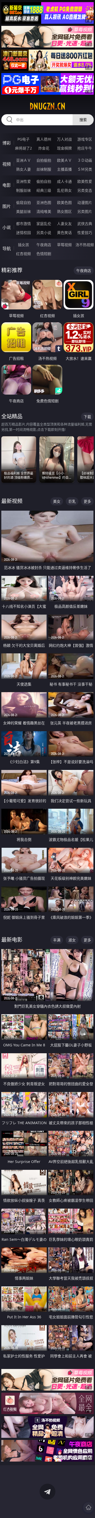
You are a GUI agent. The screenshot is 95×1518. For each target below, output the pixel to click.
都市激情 (23, 223)
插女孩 (23, 244)
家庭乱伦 (43, 223)
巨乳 (72, 501)
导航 (6, 248)
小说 (6, 227)
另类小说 (43, 232)
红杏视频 (23, 253)
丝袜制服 (43, 169)
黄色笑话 (64, 232)
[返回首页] (88, 1507)
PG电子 (23, 139)
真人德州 (43, 139)
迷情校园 (23, 232)
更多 (87, 501)
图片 (6, 206)
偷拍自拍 (43, 181)
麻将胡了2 (23, 148)
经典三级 (43, 190)
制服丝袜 (23, 190)
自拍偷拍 (43, 160)
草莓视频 (64, 244)
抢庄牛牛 (84, 148)
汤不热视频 (84, 244)
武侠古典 (84, 223)
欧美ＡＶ (64, 160)
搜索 (83, 119)
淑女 (72, 939)
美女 (56, 501)
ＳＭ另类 (84, 169)
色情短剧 (43, 253)
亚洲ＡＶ (23, 160)
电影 (6, 185)
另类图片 (84, 211)
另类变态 (84, 190)
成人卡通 (64, 181)
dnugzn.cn (47, 106)
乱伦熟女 (64, 190)
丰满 (56, 939)
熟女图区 (64, 211)
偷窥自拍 (23, 202)
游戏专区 (84, 139)
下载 (87, 416)
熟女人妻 (23, 169)
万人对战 (64, 139)
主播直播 (64, 169)
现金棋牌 (64, 148)
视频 (6, 164)
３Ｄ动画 (84, 160)
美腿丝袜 (23, 211)
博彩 (6, 143)
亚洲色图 (43, 202)
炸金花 (43, 148)
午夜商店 (43, 244)
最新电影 (11, 939)
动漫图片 (84, 202)
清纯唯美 (43, 211)
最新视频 (11, 501)
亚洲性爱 (23, 181)
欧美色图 (64, 202)
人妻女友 (64, 223)
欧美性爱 (84, 181)
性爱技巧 (84, 232)
